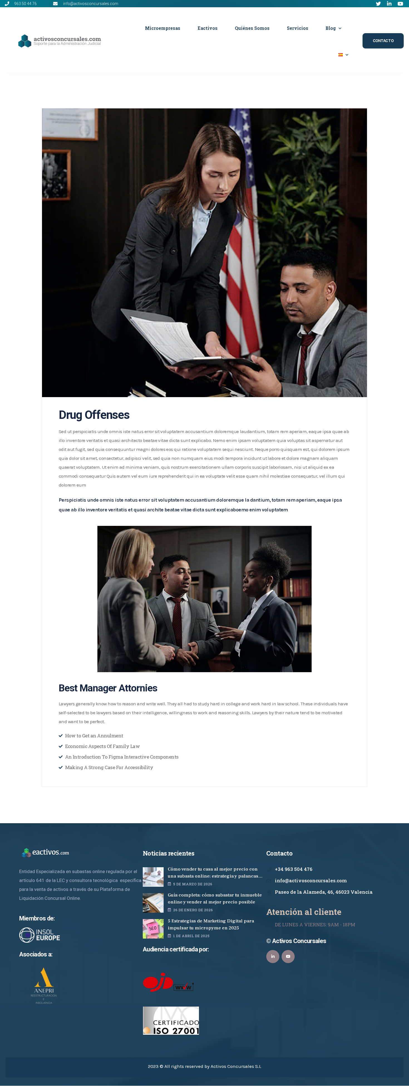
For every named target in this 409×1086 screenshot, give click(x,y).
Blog (331, 28)
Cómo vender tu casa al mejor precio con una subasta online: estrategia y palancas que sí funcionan (213, 873)
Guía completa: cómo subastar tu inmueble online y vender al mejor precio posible (215, 898)
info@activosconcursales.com (311, 880)
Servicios (297, 28)
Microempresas (162, 28)
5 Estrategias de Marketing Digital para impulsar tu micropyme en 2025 (211, 924)
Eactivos (208, 28)
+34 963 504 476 (293, 869)
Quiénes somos (252, 28)
